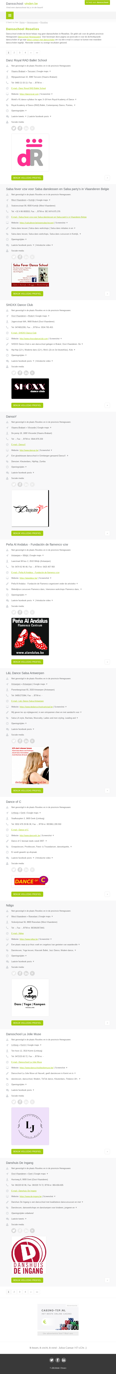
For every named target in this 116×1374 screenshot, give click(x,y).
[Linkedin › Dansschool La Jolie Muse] (26, 1102)
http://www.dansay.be (29, 450)
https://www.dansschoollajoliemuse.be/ (36, 1068)
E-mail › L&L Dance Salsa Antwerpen (27, 701)
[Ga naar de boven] (107, 177)
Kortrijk (32, 200)
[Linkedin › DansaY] (26, 484)
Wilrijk (25, 555)
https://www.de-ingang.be (31, 1196)
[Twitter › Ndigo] (13, 973)
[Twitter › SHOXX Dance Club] (13, 372)
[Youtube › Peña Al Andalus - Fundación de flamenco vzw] (32, 612)
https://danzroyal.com (29, 94)
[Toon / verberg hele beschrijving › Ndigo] (60, 944)
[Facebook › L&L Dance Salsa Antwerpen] (20, 741)
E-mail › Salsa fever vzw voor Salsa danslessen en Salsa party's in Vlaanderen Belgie (49, 217)
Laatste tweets (19, 116)
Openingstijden (19, 111)
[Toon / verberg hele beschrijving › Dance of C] (60, 841)
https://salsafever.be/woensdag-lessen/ (37, 223)
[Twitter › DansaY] (13, 484)
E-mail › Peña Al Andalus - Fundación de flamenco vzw (35, 572)
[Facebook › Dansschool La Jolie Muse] (20, 1102)
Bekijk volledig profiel (27, 178)
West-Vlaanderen (18, 200)
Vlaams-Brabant (18, 71)
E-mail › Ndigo (17, 933)
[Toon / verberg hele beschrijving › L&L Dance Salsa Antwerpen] (60, 712)
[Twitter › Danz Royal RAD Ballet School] (13, 128)
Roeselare (33, 916)
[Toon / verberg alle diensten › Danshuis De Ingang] (60, 1207)
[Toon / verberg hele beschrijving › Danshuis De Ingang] (60, 1202)
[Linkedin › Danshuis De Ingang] (26, 1230)
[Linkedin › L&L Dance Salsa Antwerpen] (26, 741)
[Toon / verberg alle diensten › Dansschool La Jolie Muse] (60, 1078)
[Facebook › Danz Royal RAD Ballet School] (20, 128)
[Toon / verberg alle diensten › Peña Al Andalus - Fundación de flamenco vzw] (60, 589)
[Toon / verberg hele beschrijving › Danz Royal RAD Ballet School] (60, 99)
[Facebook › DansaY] (20, 484)
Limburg (14, 813)
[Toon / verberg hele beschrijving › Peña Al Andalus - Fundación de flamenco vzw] (60, 583)
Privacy (63, 1368)
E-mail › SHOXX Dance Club (23, 333)
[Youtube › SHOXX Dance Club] (32, 372)
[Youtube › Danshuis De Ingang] (32, 1230)
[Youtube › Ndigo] (32, 973)
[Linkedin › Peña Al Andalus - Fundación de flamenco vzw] (26, 612)
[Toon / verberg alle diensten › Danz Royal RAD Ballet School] (60, 105)
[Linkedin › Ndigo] (26, 973)
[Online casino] (60, 1305)
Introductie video (44, 245)
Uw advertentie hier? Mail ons (58, 1333)
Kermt (23, 1045)
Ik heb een (97, 2)
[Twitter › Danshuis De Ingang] (13, 1230)
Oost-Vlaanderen (18, 316)
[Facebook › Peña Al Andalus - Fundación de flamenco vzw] (20, 612)
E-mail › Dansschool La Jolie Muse (26, 1062)
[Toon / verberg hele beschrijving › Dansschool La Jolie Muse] (60, 1073)
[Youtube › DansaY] (32, 484)
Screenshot (46, 94)
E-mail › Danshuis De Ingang (23, 1191)
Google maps (44, 71)
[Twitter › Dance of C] (13, 869)
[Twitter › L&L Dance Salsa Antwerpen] (13, 741)
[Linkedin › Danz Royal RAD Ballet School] (26, 128)
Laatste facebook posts (40, 116)
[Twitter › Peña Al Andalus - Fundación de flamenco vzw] (13, 612)
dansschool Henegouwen (29, 37)
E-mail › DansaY (18, 444)
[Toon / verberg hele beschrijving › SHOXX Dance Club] (60, 344)
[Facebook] (57, 1360)
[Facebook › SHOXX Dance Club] (20, 372)
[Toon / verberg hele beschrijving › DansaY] (60, 455)
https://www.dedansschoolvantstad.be (36, 707)
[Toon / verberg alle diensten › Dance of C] (60, 846)
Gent (30, 1174)
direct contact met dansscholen (41, 40)
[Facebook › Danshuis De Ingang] (20, 1230)
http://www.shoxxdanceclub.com (34, 338)
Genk (23, 813)
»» (37, 53)
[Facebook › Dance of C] (20, 869)
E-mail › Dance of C (20, 830)
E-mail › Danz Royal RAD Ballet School (28, 88)
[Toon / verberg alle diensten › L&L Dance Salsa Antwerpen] (60, 718)
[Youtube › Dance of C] (32, 869)
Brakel (31, 316)
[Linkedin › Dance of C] (26, 869)
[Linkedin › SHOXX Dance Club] (26, 372)
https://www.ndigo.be (29, 939)
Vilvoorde (32, 427)
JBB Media (55, 1368)
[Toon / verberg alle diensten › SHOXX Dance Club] (60, 349)
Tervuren (31, 71)
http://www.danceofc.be (30, 835)
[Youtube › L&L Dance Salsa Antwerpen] (32, 741)
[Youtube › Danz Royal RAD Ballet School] (32, 128)
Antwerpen (16, 555)
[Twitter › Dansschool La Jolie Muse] (13, 1102)
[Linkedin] (63, 1360)
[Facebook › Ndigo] (20, 973)
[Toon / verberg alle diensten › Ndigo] (60, 950)
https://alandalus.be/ (28, 578)
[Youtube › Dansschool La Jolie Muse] (32, 1102)
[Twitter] (51, 1360)
